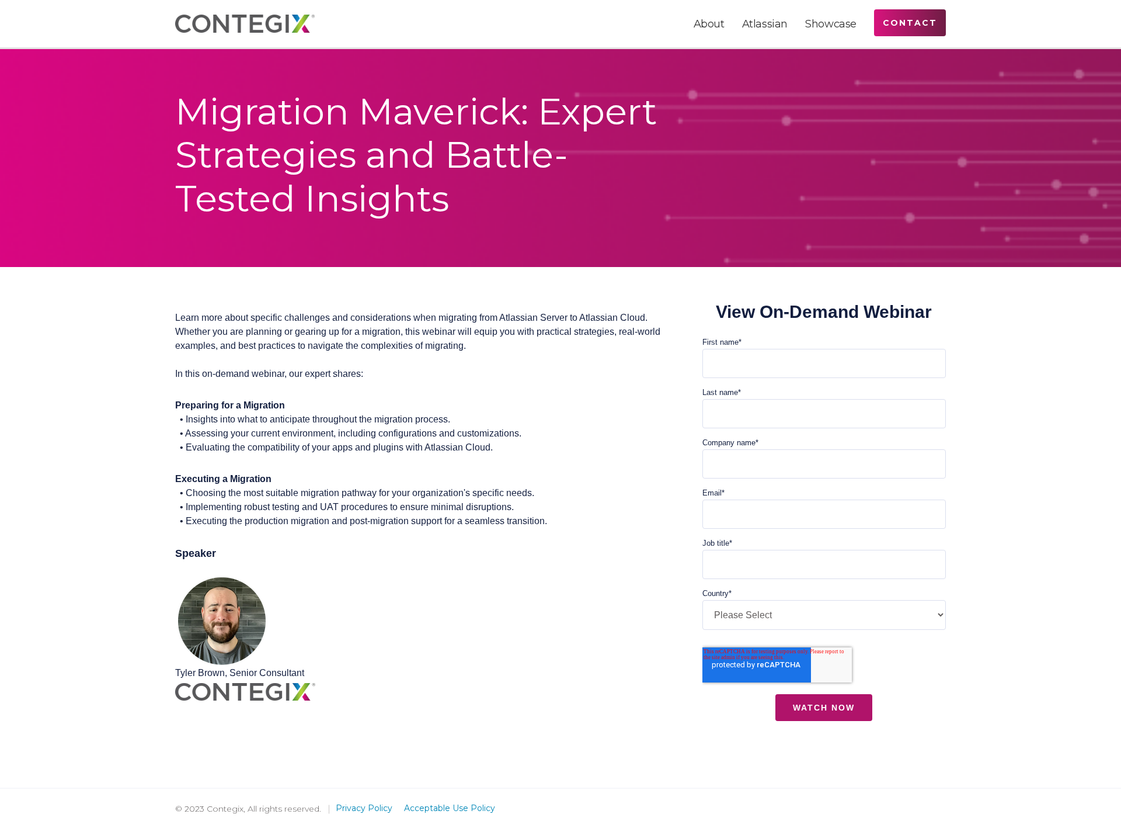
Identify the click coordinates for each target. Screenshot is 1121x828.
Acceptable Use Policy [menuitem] (449, 808)
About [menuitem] (709, 24)
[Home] (245, 24)
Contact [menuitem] (910, 23)
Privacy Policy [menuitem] (364, 808)
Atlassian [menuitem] (765, 24)
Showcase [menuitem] (831, 24)
